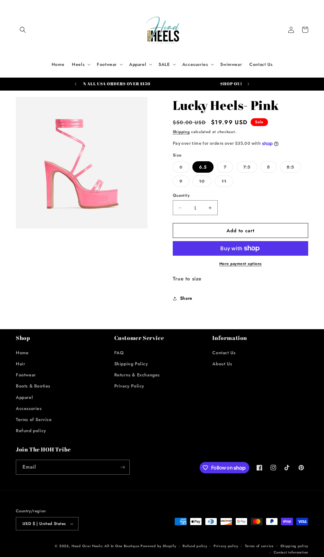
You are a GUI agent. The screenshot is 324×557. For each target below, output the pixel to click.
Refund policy (31, 430)
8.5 (294, 168)
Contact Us (223, 352)
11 (227, 182)
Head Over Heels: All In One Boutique (106, 545)
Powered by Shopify (158, 545)
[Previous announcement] (76, 84)
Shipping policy (294, 545)
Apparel (24, 397)
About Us (222, 364)
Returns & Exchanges (137, 375)
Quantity (181, 195)
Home (22, 352)
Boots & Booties (33, 386)
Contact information (291, 552)
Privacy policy (226, 545)
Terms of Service (34, 419)
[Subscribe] (122, 467)
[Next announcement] (248, 84)
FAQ (119, 352)
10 (205, 182)
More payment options (240, 263)
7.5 (250, 168)
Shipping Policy (131, 364)
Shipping (181, 132)
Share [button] (186, 298)
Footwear (26, 375)
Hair (20, 364)
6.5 (203, 167)
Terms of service (259, 545)
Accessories (29, 408)
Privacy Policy (129, 386)
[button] (23, 30)
